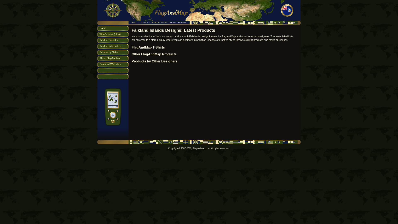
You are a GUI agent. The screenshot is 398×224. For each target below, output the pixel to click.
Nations (144, 22)
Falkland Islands (159, 22)
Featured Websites (110, 64)
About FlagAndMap (110, 58)
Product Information (110, 46)
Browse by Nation (109, 52)
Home (134, 22)
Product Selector (109, 40)
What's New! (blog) (110, 34)
